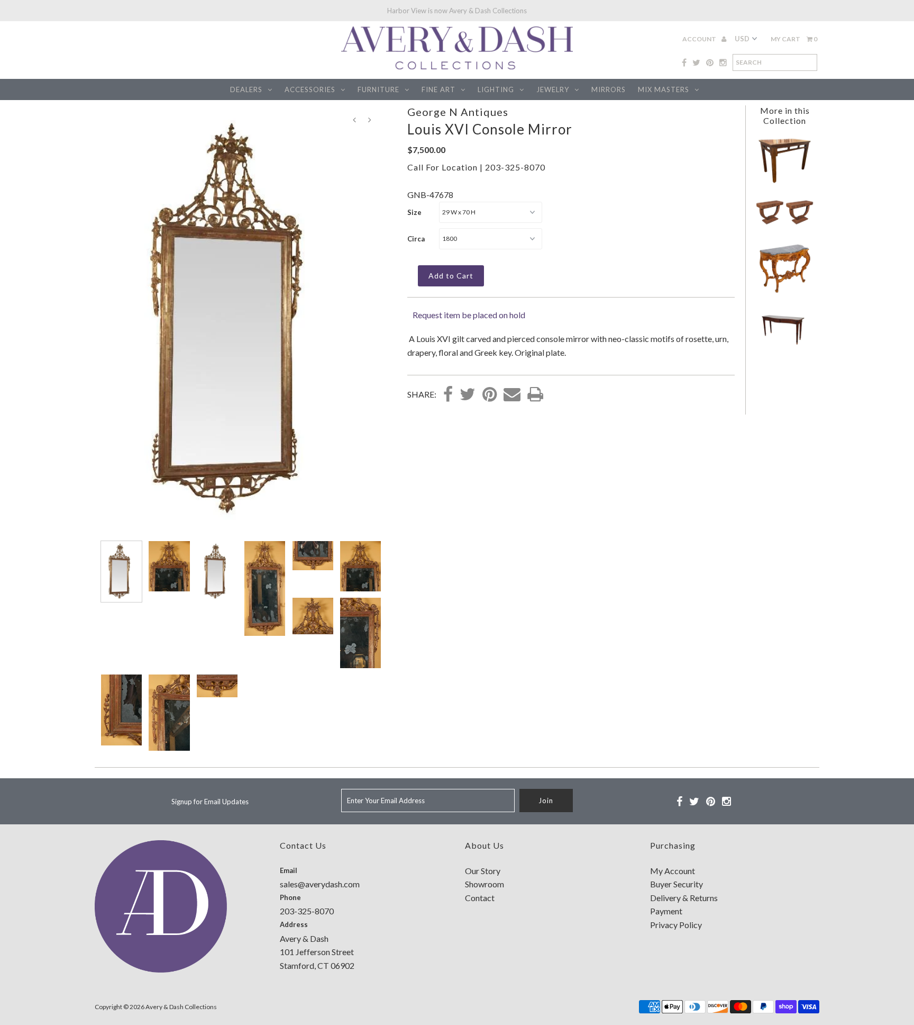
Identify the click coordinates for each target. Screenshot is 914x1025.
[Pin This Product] (489, 395)
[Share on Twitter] (468, 395)
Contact (480, 898)
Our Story (482, 871)
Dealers (246, 89)
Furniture (378, 89)
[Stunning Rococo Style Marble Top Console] (784, 291)
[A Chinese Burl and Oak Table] (784, 181)
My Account (672, 871)
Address (294, 924)
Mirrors (608, 89)
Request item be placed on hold (469, 315)
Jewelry (552, 89)
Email (288, 870)
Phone (290, 897)
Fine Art (438, 89)
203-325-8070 (515, 167)
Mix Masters (663, 89)
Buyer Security (676, 884)
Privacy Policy (676, 925)
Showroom (484, 884)
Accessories (310, 89)
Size (414, 212)
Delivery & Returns (684, 898)
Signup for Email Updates (210, 801)
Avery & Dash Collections (181, 1007)
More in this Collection (785, 115)
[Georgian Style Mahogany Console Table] (784, 345)
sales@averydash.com (320, 884)
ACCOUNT (699, 39)
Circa (416, 239)
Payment (666, 911)
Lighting (496, 89)
